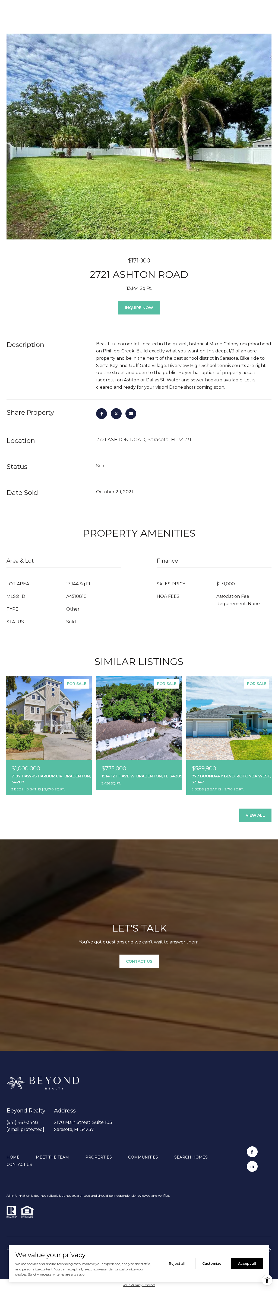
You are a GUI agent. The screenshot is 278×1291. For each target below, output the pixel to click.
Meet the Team (52, 1157)
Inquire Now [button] (139, 307)
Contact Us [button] (139, 961)
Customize (211, 1263)
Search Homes (191, 1157)
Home (13, 1157)
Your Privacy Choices (139, 1285)
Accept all (247, 1263)
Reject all (177, 1263)
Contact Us (19, 1164)
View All (255, 815)
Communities (143, 1157)
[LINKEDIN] (252, 1166)
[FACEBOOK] (252, 1151)
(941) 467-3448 (22, 1122)
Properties (98, 1157)
